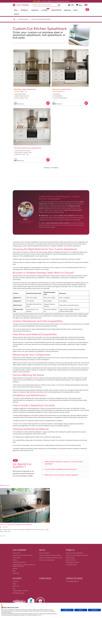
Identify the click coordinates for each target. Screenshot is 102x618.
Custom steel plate (44, 553)
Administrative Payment (19, 562)
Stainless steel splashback (25, 89)
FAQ (14, 588)
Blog (14, 571)
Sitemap (15, 568)
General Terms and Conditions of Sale (23, 555)
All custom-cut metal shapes (46, 560)
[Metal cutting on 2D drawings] (21, 5)
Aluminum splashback (61, 89)
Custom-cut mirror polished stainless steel (77, 555)
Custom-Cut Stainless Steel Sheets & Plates (50, 557)
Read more (2, 535)
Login (14, 583)
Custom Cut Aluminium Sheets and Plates (50, 555)
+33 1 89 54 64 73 (72, 581)
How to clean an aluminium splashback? (16, 524)
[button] (86, 4)
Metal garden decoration (72, 562)
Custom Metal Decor (71, 564)
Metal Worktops (70, 557)
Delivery (15, 560)
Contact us (15, 581)
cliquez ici (40, 615)
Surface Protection (71, 560)
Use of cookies (16, 557)
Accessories (16, 573)
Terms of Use (16, 553)
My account (16, 586)
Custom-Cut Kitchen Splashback (74, 553)
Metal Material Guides (18, 593)
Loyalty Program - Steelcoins (20, 590)
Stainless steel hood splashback (27, 148)
